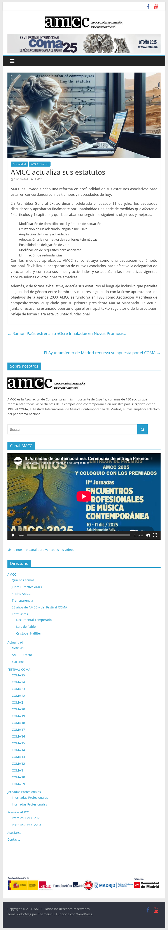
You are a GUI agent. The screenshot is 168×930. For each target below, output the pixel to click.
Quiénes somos (23, 580)
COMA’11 (18, 770)
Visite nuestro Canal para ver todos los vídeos (40, 550)
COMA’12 (18, 763)
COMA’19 (18, 716)
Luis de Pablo (26, 626)
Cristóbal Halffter (28, 633)
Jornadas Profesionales (24, 792)
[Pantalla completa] (155, 535)
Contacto (13, 839)
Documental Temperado (34, 620)
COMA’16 (18, 736)
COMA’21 (18, 702)
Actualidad (19, 164)
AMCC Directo (39, 164)
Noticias (18, 648)
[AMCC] (46, 376)
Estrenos (18, 662)
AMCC (38, 179)
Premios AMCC (18, 812)
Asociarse (14, 832)
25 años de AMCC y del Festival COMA (39, 607)
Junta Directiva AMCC (27, 587)
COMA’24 (18, 682)
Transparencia (22, 600)
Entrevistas (20, 614)
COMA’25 (18, 675)
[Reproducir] (13, 535)
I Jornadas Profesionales (29, 804)
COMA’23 (18, 689)
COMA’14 (18, 750)
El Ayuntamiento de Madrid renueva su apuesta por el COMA (102, 352)
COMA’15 (18, 743)
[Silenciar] (148, 535)
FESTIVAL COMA (18, 669)
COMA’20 (18, 709)
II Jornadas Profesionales (30, 797)
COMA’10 (18, 777)
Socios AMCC (21, 594)
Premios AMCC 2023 (26, 825)
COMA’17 (18, 729)
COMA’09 (18, 784)
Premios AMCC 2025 (26, 818)
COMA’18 (18, 723)
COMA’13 (18, 757)
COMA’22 (18, 695)
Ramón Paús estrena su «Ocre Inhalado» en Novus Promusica (66, 333)
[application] (84, 496)
